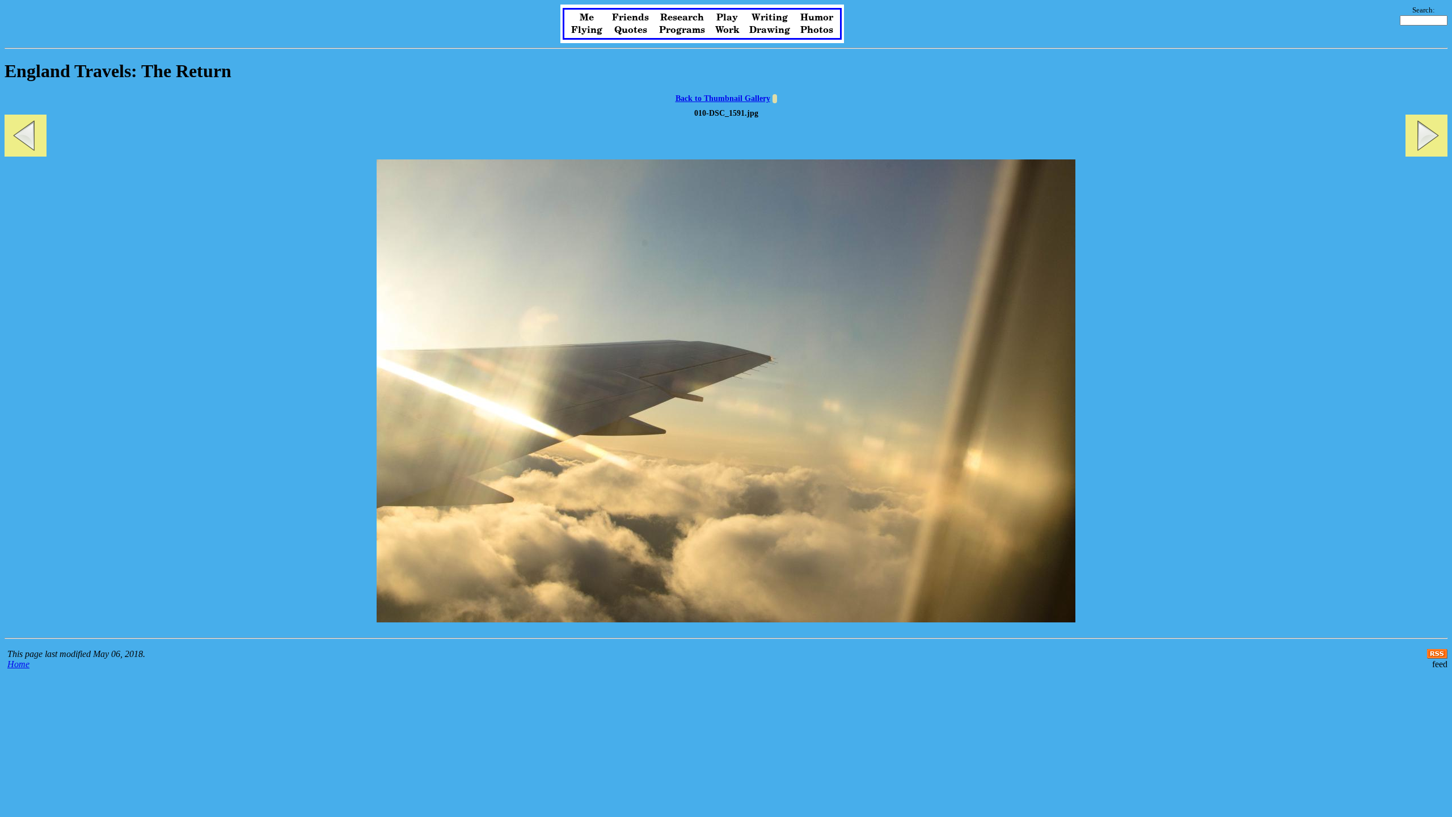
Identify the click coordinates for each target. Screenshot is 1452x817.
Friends (630, 17)
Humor (816, 17)
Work (727, 30)
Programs (682, 30)
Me (587, 17)
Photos (816, 30)
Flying (586, 30)
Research (682, 17)
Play (727, 17)
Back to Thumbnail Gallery (723, 98)
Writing (770, 17)
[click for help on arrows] (775, 98)
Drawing (769, 30)
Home (18, 664)
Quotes (630, 30)
